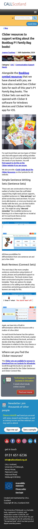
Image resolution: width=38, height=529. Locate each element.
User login (19, 492)
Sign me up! (12, 429)
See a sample (29, 429)
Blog (6, 28)
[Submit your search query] (34, 18)
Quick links (32, 24)
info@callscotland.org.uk (16, 460)
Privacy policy (21, 489)
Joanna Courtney (8, 52)
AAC (12, 65)
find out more (25, 392)
